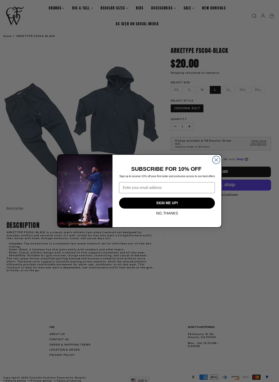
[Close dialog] (216, 160)
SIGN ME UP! (167, 203)
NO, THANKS (167, 213)
